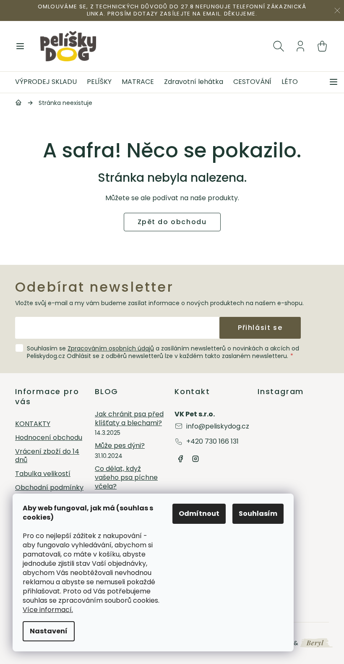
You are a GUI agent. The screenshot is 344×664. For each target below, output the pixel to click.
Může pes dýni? (120, 446)
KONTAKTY (32, 424)
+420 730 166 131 (212, 441)
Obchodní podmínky (49, 488)
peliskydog (195, 459)
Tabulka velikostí (42, 474)
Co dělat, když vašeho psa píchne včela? (126, 478)
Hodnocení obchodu (48, 438)
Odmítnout (199, 513)
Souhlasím (258, 513)
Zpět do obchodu (172, 222)
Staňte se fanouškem (180, 459)
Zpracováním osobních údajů (111, 348)
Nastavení (49, 631)
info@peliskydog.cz (217, 426)
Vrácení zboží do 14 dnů (47, 456)
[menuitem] (48, 82)
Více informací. (48, 609)
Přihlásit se (260, 327)
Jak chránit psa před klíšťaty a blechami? (129, 419)
